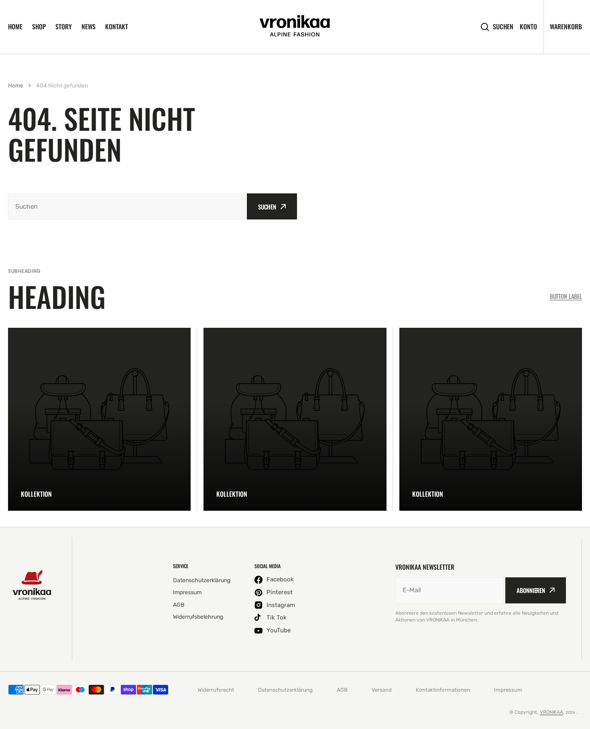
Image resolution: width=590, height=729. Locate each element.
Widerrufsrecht (215, 690)
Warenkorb (566, 26)
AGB (342, 690)
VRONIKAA (551, 712)
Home (15, 26)
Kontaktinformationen (443, 690)
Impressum (508, 690)
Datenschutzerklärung (285, 690)
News (88, 26)
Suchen (503, 26)
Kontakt (116, 26)
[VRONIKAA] (295, 26)
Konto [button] (528, 26)
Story (63, 26)
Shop (39, 26)
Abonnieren (531, 590)
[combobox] (126, 206)
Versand (382, 690)
